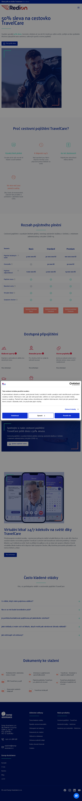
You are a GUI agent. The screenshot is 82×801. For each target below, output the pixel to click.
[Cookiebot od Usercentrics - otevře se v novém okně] (71, 383)
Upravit (39, 415)
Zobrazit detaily (70, 409)
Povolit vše (67, 415)
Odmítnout (15, 415)
